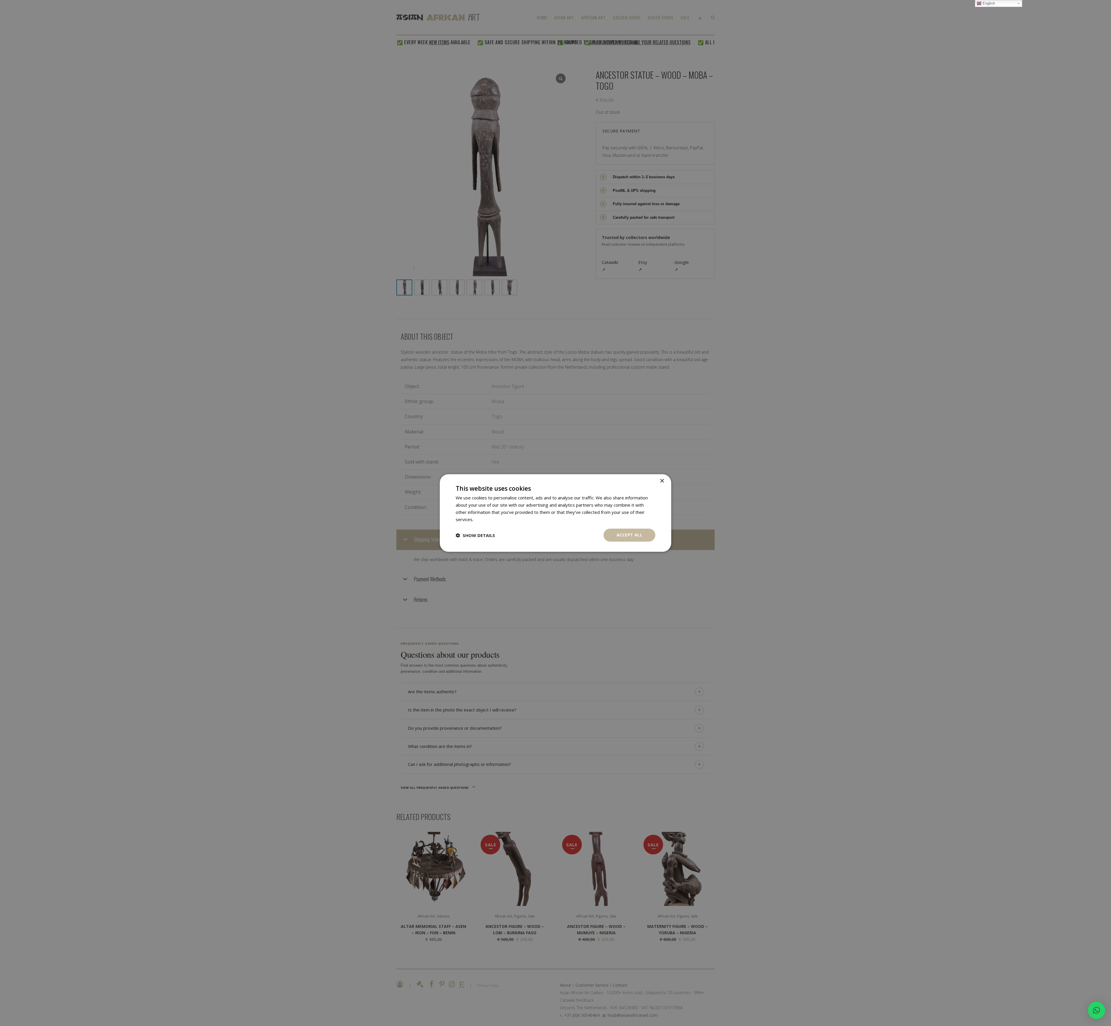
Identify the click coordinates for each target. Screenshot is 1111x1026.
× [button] (662, 481)
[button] (1096, 1010)
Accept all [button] (629, 535)
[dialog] (555, 513)
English (988, 3)
